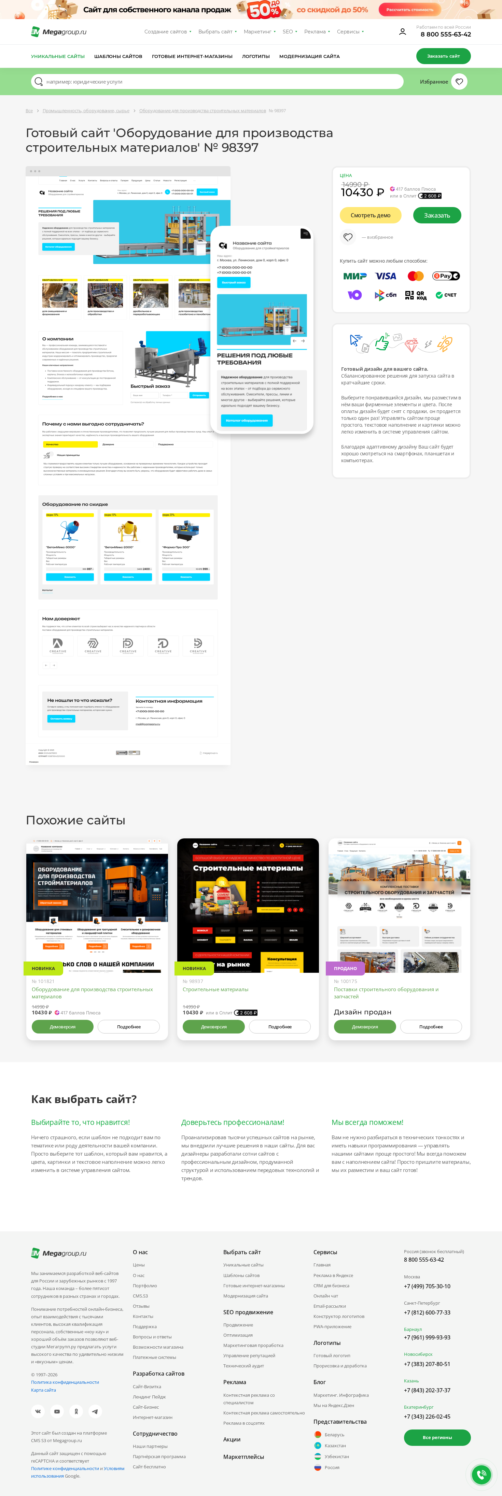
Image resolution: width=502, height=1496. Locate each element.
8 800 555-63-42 (446, 34)
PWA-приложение (332, 1326)
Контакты (143, 1316)
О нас (138, 1275)
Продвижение (238, 1325)
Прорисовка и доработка (340, 1366)
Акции (232, 1439)
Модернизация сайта (309, 56)
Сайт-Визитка (147, 1386)
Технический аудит (243, 1366)
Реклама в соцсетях (244, 1423)
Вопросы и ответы (152, 1337)
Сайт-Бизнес (146, 1407)
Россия (332, 1467)
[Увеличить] (155, 944)
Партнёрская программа (159, 1456)
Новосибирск (418, 1354)
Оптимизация (238, 1335)
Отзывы (141, 1306)
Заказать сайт (443, 56)
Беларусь (335, 1435)
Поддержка (145, 1326)
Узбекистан (337, 1456)
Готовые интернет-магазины (192, 56)
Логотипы (256, 56)
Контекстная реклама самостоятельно (264, 1413)
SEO (288, 32)
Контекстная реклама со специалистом (249, 1399)
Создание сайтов (165, 32)
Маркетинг (257, 32)
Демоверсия (62, 1027)
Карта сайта (43, 1390)
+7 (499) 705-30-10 (427, 1286)
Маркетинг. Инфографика (341, 1395)
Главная (322, 1265)
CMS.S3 (140, 1296)
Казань (411, 1381)
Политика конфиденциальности (65, 1382)
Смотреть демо (371, 215)
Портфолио (145, 1285)
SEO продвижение (248, 1312)
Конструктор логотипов (338, 1316)
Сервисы (348, 32)
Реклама (315, 32)
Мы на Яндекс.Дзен (333, 1405)
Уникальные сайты (58, 56)
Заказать (437, 215)
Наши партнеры (150, 1446)
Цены (139, 1265)
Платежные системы (154, 1357)
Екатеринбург (419, 1407)
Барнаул (413, 1329)
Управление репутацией (249, 1355)
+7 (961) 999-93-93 (427, 1337)
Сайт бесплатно (149, 1467)
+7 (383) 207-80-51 (427, 1364)
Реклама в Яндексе (333, 1275)
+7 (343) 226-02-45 (427, 1416)
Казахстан (335, 1445)
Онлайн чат (325, 1296)
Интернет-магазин (152, 1417)
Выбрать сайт (215, 32)
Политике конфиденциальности (65, 1468)
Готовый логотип (331, 1355)
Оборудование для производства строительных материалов (92, 993)
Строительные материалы (216, 989)
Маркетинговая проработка (253, 1345)
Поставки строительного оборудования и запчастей (386, 993)
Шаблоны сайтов (118, 56)
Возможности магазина (158, 1347)
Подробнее (128, 1027)
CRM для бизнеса (331, 1285)
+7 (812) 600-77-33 (427, 1312)
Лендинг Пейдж (149, 1397)
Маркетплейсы (243, 1457)
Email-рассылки (329, 1306)
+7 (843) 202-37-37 (427, 1390)
